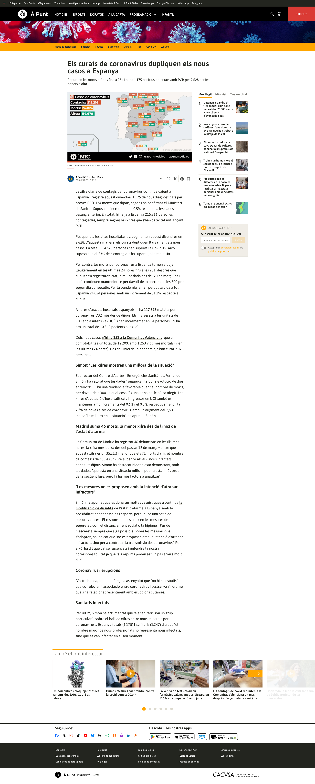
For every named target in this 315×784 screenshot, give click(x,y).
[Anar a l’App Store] (184, 736)
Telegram (197, 3)
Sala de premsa (146, 750)
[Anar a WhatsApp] (107, 735)
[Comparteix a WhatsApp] (168, 178)
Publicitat (102, 750)
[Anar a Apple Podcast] (122, 735)
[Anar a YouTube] (86, 735)
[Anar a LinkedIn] (129, 735)
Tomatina (59, 3)
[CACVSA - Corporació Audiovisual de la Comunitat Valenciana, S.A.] (236, 775)
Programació (141, 14)
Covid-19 (151, 46)
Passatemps (147, 3)
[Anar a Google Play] (160, 736)
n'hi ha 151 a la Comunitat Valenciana (132, 337)
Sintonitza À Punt (188, 750)
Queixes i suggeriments (67, 755)
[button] (144, 709)
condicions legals (230, 247)
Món (138, 46)
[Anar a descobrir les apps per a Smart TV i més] (223, 736)
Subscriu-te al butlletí (108, 755)
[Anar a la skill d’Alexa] (202, 736)
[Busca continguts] (272, 14)
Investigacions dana (78, 3)
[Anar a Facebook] (57, 735)
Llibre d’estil (227, 755)
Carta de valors (187, 755)
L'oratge (96, 3)
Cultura (128, 46)
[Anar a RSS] (136, 735)
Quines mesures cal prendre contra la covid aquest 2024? (130, 692)
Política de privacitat (149, 761)
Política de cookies (189, 761)
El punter (165, 46)
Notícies (61, 14)
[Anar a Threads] (100, 735)
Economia (113, 46)
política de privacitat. (219, 251)
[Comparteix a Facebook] (182, 178)
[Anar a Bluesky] (93, 735)
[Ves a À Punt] (33, 14)
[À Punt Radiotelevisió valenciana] (72, 775)
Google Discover (166, 3)
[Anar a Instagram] (72, 735)
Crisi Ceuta (29, 3)
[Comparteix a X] (175, 178)
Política (99, 46)
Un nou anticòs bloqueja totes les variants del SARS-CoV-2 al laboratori (75, 694)
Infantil (167, 14)
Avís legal (102, 761)
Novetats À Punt (112, 3)
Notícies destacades (65, 46)
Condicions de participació (69, 761)
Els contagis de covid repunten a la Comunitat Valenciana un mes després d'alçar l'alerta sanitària (237, 694)
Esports (79, 14)
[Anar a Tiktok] (79, 735)
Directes (301, 13)
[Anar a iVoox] (115, 735)
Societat (85, 46)
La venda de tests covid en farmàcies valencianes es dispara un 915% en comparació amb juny (184, 694)
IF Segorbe (15, 3)
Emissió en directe (230, 750)
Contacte (60, 750)
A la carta (116, 14)
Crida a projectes (147, 755)
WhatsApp (183, 3)
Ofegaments (44, 3)
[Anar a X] (64, 735)
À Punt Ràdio (131, 3)
